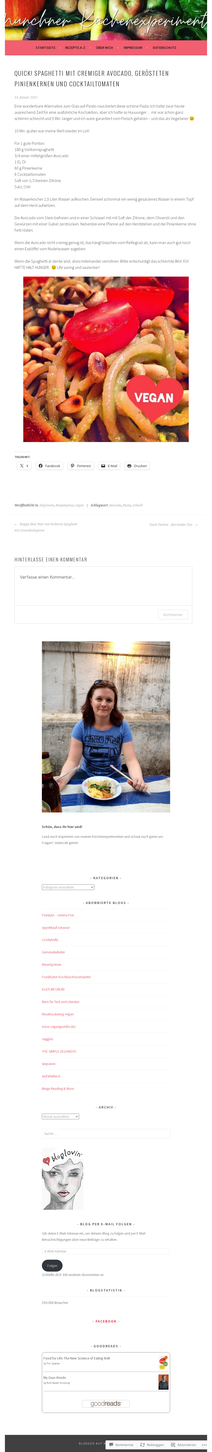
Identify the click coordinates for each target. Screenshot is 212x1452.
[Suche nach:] (106, 1133)
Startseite (45, 47)
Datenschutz (164, 47)
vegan (79, 505)
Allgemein (46, 505)
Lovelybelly (50, 939)
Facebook (106, 1321)
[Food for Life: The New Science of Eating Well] (163, 1369)
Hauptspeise (65, 505)
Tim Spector (53, 1363)
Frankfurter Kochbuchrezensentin (66, 977)
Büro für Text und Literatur (60, 1001)
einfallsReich (51, 1076)
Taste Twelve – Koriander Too (171, 525)
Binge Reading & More (58, 1088)
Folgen (52, 1265)
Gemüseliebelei (53, 952)
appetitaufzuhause (56, 927)
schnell (137, 505)
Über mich (104, 47)
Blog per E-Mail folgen (106, 1224)
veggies (47, 1039)
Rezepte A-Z (75, 47)
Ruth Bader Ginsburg (58, 1383)
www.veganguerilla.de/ (59, 1026)
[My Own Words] (163, 1388)
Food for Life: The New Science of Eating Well (76, 1358)
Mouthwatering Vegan (58, 1014)
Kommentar (173, 614)
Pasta (127, 505)
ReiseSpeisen (51, 964)
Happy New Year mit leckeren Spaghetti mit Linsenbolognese (45, 527)
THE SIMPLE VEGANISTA (59, 1051)
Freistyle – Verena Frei (58, 915)
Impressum (133, 47)
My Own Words (54, 1377)
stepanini (48, 1063)
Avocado (115, 505)
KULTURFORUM (53, 989)
